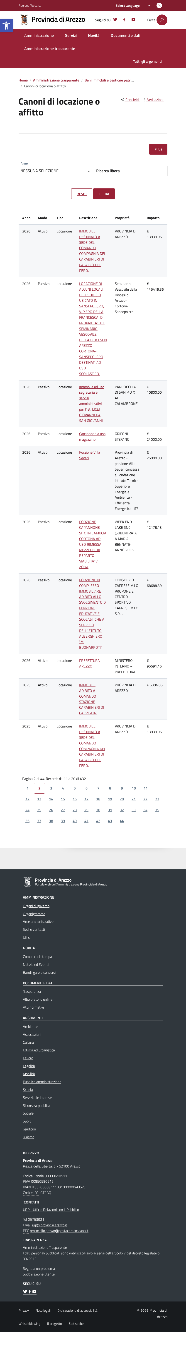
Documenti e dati (125, 35)
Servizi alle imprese (37, 1097)
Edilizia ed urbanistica (39, 1050)
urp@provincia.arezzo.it (49, 1225)
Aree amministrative (38, 921)
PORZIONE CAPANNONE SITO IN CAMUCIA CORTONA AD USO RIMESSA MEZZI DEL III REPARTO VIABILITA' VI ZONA (92, 544)
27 (63, 810)
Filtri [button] (158, 149)
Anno (24, 163)
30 (98, 810)
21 (134, 799)
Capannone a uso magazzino (92, 436)
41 (86, 820)
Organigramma (34, 913)
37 (39, 820)
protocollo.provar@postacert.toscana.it (59, 1230)
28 (75, 810)
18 (98, 799)
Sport (27, 1121)
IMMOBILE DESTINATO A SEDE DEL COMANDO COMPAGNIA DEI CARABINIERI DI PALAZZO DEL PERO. (92, 250)
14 (51, 799)
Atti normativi (33, 1007)
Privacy (24, 1310)
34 (145, 810)
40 (75, 820)
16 (75, 799)
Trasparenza (32, 991)
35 (157, 810)
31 (110, 810)
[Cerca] (162, 19)
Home (23, 80)
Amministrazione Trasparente (45, 1247)
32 (122, 810)
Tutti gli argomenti (147, 61)
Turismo (28, 1137)
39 (63, 820)
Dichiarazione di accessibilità (77, 1310)
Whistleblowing (29, 1323)
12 (27, 799)
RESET (82, 193)
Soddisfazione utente (39, 1274)
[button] (6, 25)
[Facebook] (124, 20)
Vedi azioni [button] (155, 99)
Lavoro (28, 1058)
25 (39, 810)
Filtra (104, 193)
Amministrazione (39, 35)
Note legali (43, 1310)
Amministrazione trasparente (49, 48)
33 (134, 810)
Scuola (28, 1089)
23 (157, 799)
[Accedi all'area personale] (159, 5)
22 (145, 799)
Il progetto (54, 1323)
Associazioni (32, 1034)
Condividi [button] (132, 99)
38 (51, 820)
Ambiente (30, 1026)
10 (134, 788)
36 (27, 820)
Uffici (26, 937)
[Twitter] (115, 20)
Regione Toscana (30, 5)
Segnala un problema (39, 1268)
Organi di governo (36, 906)
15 (63, 799)
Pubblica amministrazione (42, 1081)
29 (86, 810)
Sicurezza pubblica (36, 1105)
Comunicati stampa (37, 956)
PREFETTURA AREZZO (89, 663)
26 (51, 810)
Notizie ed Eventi (36, 964)
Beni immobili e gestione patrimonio (113, 80)
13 (39, 799)
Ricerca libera (108, 171)
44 (122, 820)
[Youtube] (133, 20)
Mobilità (29, 1074)
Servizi (71, 35)
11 (146, 788)
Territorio (29, 1129)
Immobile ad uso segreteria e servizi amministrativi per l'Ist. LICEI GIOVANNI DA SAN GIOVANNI (91, 403)
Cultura (28, 1042)
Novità (93, 35)
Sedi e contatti (34, 929)
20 (122, 799)
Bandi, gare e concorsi (39, 972)
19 (110, 799)
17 (86, 799)
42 (98, 820)
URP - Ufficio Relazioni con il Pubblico (51, 1209)
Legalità (29, 1066)
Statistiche (76, 1323)
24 (27, 810)
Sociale (28, 1113)
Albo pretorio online (37, 999)
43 (110, 820)
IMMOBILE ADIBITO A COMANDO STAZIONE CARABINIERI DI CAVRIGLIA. (91, 699)
